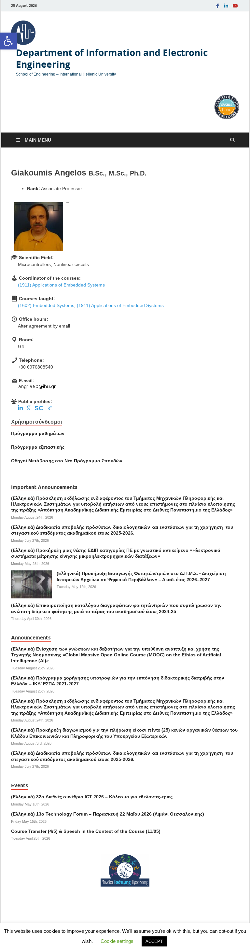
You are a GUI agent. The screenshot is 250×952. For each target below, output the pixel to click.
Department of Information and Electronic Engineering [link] (112, 58)
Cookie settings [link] (117, 941)
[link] (8, 41)
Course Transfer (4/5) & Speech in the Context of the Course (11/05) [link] (85, 831)
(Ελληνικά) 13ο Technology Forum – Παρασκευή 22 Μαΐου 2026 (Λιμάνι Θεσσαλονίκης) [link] (107, 814)
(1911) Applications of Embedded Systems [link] (61, 284)
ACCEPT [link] (154, 941)
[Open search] (232, 140)
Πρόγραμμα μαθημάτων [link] (37, 433)
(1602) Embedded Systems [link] (46, 305)
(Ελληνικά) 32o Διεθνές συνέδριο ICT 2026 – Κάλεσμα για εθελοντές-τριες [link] (92, 796)
